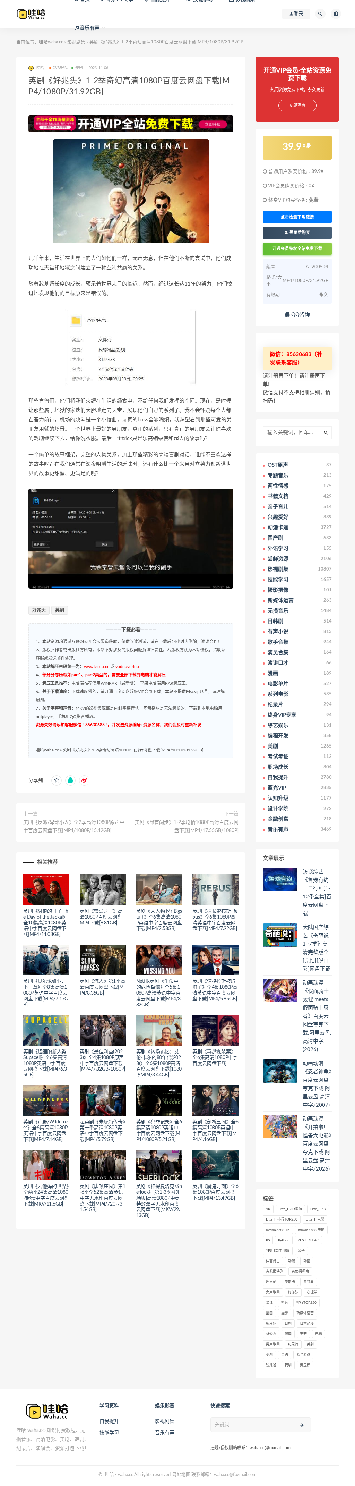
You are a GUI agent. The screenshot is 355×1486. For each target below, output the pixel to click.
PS (268, 1240)
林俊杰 (271, 1334)
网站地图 (181, 1474)
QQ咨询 (300, 314)
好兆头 (39, 610)
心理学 (312, 1292)
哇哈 (109, 1474)
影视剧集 (61, 68)
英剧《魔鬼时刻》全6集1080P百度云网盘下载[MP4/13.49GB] (215, 1192)
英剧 (59, 610)
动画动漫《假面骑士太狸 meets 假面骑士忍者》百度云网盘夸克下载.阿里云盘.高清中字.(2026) (317, 1016)
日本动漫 (307, 1323)
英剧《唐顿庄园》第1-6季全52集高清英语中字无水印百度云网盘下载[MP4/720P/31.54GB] (102, 1198)
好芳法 (293, 1292)
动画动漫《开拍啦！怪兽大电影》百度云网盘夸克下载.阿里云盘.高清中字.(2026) (317, 1144)
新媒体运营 (305, 1313)
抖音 (284, 1303)
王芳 (303, 1334)
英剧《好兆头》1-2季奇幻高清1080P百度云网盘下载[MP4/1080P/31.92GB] (133, 750)
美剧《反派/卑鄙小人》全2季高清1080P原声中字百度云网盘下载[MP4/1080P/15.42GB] (73, 826)
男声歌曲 (273, 1344)
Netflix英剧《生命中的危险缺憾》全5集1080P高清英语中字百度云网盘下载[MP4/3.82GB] (159, 993)
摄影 (284, 1313)
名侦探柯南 (300, 1271)
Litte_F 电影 (315, 1219)
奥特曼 (308, 1282)
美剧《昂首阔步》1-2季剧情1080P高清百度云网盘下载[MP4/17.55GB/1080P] (187, 826)
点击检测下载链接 (297, 217)
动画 (306, 1261)
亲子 (301, 1250)
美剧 (79, 68)
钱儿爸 (271, 1365)
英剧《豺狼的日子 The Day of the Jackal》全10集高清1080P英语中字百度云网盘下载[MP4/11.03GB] (45, 923)
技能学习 (109, 1432)
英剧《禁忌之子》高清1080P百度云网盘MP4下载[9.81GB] (101, 917)
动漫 (291, 1261)
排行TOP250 (306, 1303)
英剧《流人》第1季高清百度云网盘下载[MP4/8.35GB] (102, 987)
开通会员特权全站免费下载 (297, 249)
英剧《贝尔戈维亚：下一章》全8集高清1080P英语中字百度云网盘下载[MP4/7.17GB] (45, 993)
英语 (284, 1355)
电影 (318, 1334)
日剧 (288, 1323)
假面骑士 (273, 1261)
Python (283, 1240)
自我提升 (109, 1421)
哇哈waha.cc (51, 42)
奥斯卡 (290, 1282)
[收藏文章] (56, 780)
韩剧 (288, 1365)
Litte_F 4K (318, 1209)
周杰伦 (271, 1282)
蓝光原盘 (303, 1355)
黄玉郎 (305, 1365)
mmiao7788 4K (278, 1230)
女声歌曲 (273, 1292)
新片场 (271, 1323)
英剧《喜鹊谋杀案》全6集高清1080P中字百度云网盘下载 (214, 1057)
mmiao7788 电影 (311, 1230)
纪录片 (293, 1344)
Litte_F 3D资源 (290, 1209)
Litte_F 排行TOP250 (281, 1219)
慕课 (269, 1303)
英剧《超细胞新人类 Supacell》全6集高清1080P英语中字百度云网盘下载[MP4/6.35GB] (45, 1063)
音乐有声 (164, 1432)
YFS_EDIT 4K (308, 1240)
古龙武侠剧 (274, 1271)
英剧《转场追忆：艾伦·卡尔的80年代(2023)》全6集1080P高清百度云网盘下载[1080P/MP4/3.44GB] (159, 1063)
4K (268, 1209)
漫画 (288, 1334)
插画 (269, 1313)
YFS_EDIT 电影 (277, 1250)
